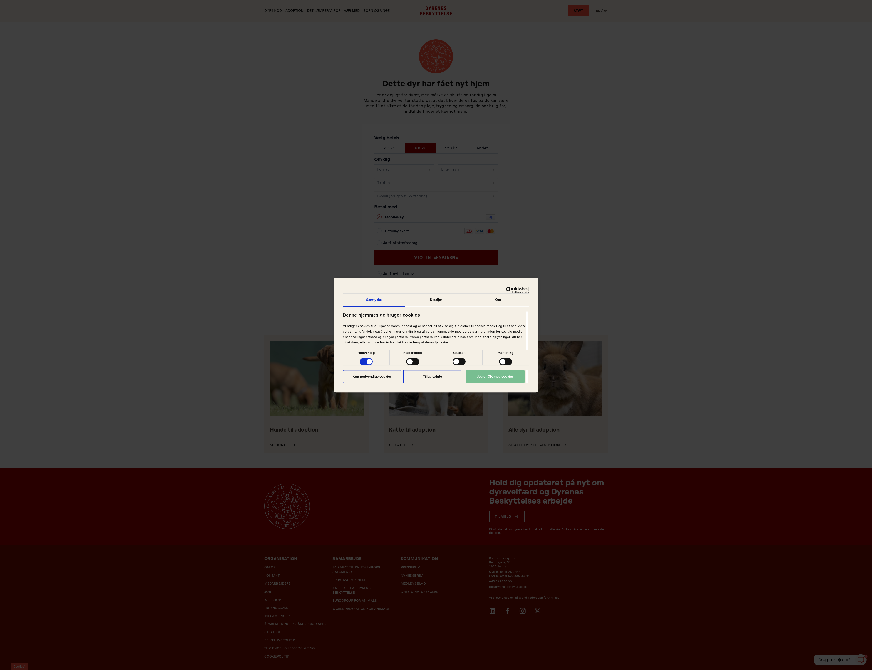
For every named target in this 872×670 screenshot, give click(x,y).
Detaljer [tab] (436, 300)
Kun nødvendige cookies (372, 376)
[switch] (412, 361)
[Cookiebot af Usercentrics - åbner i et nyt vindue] (509, 290)
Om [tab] (498, 300)
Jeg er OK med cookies (495, 376)
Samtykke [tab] (374, 300)
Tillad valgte (432, 376)
